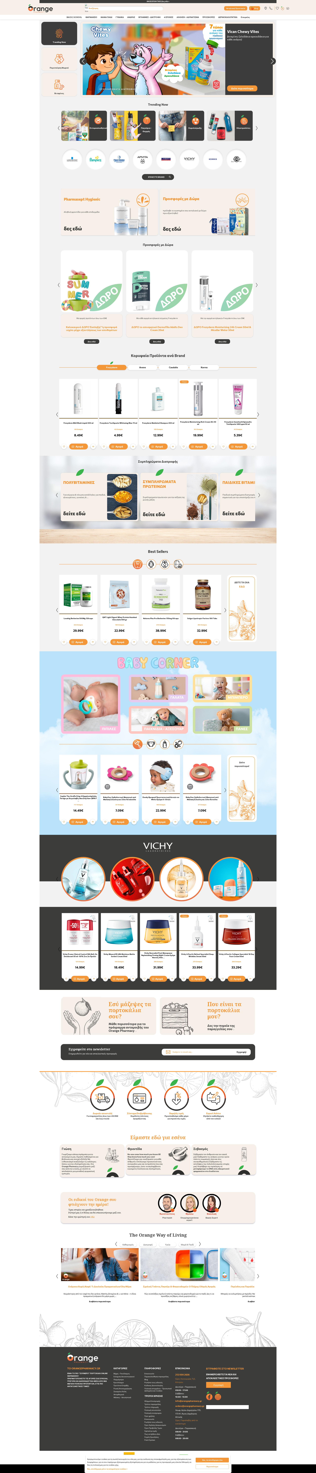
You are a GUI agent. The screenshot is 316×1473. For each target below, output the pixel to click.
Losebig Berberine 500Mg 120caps (78, 618)
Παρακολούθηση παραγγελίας (156, 1376)
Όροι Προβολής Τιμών (153, 1428)
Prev (83, 61)
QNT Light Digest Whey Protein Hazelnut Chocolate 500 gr (119, 618)
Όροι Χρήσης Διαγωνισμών (155, 1425)
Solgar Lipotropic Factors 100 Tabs (202, 618)
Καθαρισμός (128, 1244)
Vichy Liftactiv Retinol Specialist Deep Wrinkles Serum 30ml (197, 955)
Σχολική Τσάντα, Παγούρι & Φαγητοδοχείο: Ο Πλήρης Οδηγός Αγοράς (179, 1286)
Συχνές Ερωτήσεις (151, 1437)
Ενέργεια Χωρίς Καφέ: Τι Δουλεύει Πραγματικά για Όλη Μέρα (99, 1286)
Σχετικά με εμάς (150, 1431)
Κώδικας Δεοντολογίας (153, 1385)
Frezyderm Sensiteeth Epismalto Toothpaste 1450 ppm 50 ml (238, 423)
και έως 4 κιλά (102, 1118)
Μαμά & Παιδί (187, 1244)
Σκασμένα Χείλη (120, 1391)
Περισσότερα (212, 1466)
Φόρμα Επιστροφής (152, 1401)
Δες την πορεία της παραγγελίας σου (221, 1027)
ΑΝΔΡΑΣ (131, 17)
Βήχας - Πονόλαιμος (122, 1374)
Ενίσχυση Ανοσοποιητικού (124, 1376)
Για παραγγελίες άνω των (99, 1116)
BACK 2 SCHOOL (74, 17)
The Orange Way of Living (158, 1235)
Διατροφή (147, 1244)
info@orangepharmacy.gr (188, 1401)
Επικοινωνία (149, 1374)
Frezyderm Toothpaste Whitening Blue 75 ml (118, 423)
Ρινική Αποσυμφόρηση (123, 1388)
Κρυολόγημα (119, 1382)
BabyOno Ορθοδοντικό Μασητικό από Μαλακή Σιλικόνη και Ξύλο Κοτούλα (202, 798)
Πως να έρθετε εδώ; (152, 1434)
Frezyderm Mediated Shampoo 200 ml (158, 423)
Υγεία (167, 1244)
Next (272, 61)
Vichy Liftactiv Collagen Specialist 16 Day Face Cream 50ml (236, 955)
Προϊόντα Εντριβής (121, 1385)
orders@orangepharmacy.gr (188, 1406)
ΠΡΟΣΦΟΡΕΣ (208, 17)
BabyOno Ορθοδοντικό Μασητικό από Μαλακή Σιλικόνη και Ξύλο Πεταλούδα (119, 798)
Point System (149, 1440)
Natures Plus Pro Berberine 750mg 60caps (161, 618)
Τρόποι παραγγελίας (152, 1404)
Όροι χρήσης (149, 1416)
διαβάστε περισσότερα (100, 1301)
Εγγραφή (218, 1384)
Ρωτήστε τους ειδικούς (153, 1382)
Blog (256, 8)
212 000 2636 (182, 1374)
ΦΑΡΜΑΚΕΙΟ (91, 17)
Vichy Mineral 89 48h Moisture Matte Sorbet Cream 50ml (119, 955)
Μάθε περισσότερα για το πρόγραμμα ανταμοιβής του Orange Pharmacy (129, 1027)
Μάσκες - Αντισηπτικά (122, 1397)
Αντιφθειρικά (119, 1394)
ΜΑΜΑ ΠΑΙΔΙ (106, 17)
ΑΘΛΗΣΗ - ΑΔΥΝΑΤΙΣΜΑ (188, 17)
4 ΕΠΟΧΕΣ (168, 17)
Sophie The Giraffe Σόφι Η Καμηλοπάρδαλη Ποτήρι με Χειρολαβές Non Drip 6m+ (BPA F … (78, 798)
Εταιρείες (245, 17)
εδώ (92, 1217)
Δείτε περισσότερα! (242, 764)
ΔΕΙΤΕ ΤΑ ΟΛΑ (241, 584)
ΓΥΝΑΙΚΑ (120, 17)
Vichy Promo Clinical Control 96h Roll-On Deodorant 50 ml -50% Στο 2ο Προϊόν (80, 955)
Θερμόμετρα (119, 1379)
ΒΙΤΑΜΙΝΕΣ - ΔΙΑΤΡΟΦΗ (149, 17)
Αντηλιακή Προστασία (235, 8)
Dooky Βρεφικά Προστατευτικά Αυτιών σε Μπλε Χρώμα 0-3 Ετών (161, 798)
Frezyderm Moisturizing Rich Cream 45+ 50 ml (198, 423)
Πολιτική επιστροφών (153, 1413)
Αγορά (79, 446)
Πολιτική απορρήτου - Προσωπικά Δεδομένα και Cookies (158, 1389)
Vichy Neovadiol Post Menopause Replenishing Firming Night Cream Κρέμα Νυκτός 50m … (158, 955)
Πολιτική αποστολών (152, 1410)
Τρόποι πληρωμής (151, 1407)
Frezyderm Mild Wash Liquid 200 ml (78, 423)
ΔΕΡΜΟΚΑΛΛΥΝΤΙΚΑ (227, 17)
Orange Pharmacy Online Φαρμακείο (40, 8)
